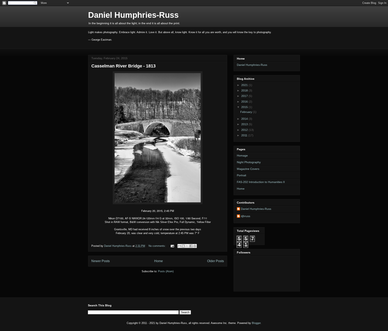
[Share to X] (187, 246)
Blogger (256, 323)
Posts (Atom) (166, 271)
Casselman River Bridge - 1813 (123, 65)
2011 (244, 135)
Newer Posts (100, 261)
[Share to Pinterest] (195, 246)
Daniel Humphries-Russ (133, 15)
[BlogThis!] (183, 246)
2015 (245, 107)
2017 (245, 96)
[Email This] (179, 246)
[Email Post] (172, 245)
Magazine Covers (248, 168)
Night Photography (249, 162)
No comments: (158, 245)
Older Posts (215, 261)
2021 (245, 85)
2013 (245, 124)
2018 (245, 90)
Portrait (241, 175)
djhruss (245, 216)
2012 (245, 129)
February (246, 111)
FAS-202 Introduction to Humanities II (261, 182)
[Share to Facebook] (191, 246)
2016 (245, 101)
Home (158, 261)
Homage (242, 155)
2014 (245, 118)
